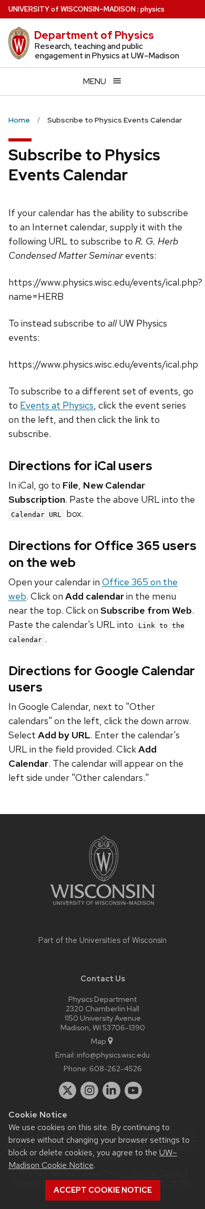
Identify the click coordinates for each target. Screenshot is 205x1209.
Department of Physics (94, 35)
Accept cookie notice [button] (103, 1190)
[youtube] (133, 1091)
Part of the (102, 940)
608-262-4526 (115, 1068)
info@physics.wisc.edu (113, 1055)
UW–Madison (72, 9)
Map (98, 1041)
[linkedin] (111, 1091)
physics (152, 9)
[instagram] (89, 1091)
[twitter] (68, 1091)
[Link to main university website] (102, 906)
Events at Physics (57, 405)
